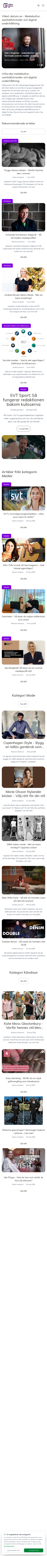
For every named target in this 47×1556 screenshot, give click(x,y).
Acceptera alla (34, 1550)
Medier (9, 48)
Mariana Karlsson (11, 60)
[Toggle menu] (43, 5)
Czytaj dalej (23, 429)
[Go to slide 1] (37, 65)
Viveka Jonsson (18, 367)
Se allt (23, 131)
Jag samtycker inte (13, 1550)
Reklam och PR (10, 141)
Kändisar (7, 201)
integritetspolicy (9, 1546)
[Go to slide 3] (42, 65)
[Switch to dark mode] (39, 5)
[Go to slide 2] (39, 65)
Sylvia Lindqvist (18, 177)
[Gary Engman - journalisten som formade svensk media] (23, 48)
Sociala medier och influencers (16, 326)
